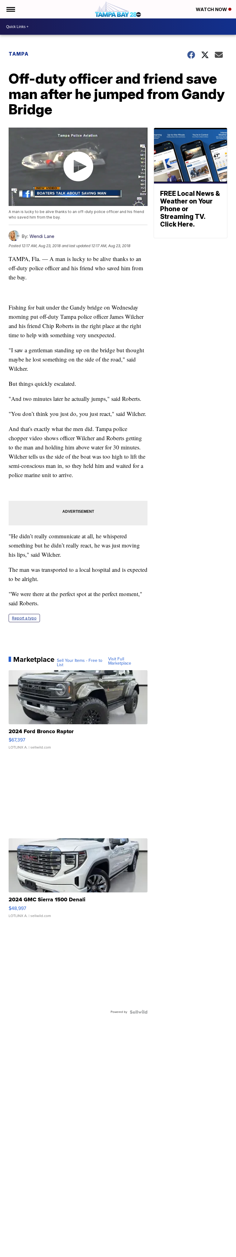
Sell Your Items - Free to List (79, 662)
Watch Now (212, 9)
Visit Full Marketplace (119, 661)
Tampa (19, 54)
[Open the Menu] (10, 9)
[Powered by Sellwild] (139, 1012)
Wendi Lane (42, 236)
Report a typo (24, 618)
